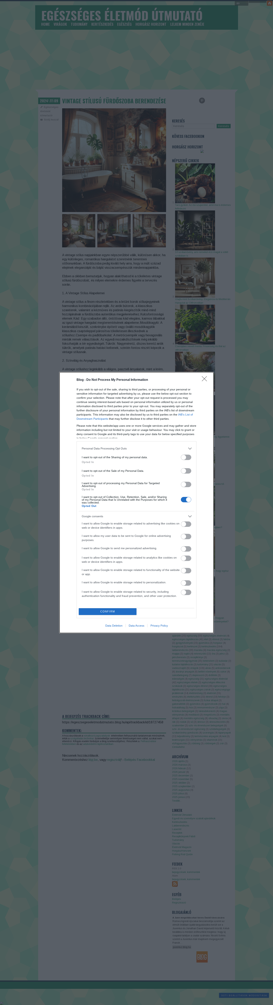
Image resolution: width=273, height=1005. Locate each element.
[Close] (205, 380)
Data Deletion (114, 625)
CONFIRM (107, 611)
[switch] (186, 457)
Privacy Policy (159, 625)
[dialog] (136, 502)
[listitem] (136, 448)
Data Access (136, 625)
